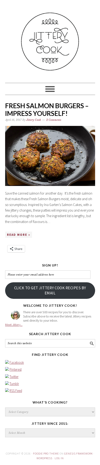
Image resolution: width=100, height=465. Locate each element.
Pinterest (16, 369)
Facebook (17, 362)
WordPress (44, 458)
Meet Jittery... (14, 325)
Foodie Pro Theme (46, 453)
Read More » (18, 235)
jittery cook (50, 39)
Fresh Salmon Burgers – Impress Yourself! (47, 110)
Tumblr (14, 383)
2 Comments (53, 119)
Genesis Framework (78, 453)
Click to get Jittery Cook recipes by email (50, 290)
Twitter (14, 376)
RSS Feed (16, 390)
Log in (59, 458)
